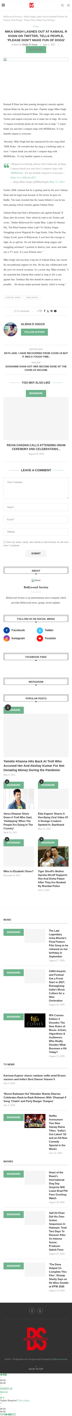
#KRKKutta (16, 173)
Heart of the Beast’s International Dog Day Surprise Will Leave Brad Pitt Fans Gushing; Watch (58, 1185)
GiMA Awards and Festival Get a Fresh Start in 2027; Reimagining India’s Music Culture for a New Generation (57, 986)
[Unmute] (3, 1397)
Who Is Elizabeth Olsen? (18, 871)
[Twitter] (40, 1311)
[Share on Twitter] (48, 311)
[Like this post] (40, 311)
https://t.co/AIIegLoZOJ (23, 177)
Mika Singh (32, 297)
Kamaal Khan (13, 297)
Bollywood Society (12, 16)
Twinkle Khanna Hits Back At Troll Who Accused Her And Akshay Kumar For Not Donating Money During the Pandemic (33, 766)
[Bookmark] (68, 5)
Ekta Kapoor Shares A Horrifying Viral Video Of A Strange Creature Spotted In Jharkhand (53, 819)
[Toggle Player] (1, 1386)
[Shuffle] (1, 1388)
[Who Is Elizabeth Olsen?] (18, 856)
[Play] (2, 1374)
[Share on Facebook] (44, 311)
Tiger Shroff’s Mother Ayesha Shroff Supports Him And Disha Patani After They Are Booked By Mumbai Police (52, 878)
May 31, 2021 (57, 181)
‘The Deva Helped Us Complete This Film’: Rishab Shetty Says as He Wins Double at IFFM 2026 (59, 1275)
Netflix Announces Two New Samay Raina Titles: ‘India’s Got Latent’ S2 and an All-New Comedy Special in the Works (58, 1132)
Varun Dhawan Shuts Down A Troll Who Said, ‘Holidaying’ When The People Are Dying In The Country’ (18, 821)
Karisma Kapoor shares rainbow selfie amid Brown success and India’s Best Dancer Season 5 (34, 1077)
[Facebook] (32, 1311)
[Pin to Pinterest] (52, 311)
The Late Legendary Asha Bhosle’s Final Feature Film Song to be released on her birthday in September (58, 943)
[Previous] (0, 1374)
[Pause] (4, 1374)
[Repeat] (6, 1388)
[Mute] (1, 1397)
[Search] (62, 5)
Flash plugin (23, 1400)
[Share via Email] (55, 311)
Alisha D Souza (29, 44)
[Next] (6, 1374)
